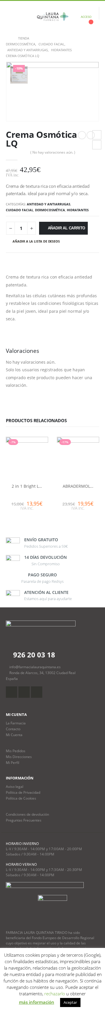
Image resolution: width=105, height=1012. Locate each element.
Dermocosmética (50, 210)
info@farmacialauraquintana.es (35, 666)
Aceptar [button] (70, 1002)
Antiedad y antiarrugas (48, 204)
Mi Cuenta (14, 734)
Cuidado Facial (19, 210)
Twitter (97, 145)
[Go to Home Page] (8, 38)
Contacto (13, 728)
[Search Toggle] (24, 17)
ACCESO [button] (86, 17)
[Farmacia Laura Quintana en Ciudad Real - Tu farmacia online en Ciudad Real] (52, 16)
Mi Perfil (12, 762)
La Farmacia (16, 723)
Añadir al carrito (66, 228)
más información (36, 1002)
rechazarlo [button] (54, 993)
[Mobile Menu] (10, 17)
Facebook (97, 135)
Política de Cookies (21, 798)
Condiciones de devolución (27, 814)
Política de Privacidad (23, 792)
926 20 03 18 (33, 654)
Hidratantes (78, 210)
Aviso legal (14, 786)
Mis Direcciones (19, 756)
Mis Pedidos (15, 750)
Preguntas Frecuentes (23, 820)
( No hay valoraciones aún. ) (52, 152)
